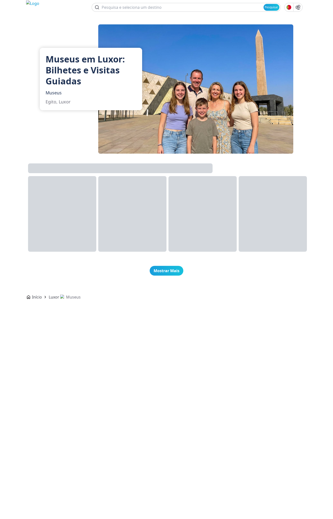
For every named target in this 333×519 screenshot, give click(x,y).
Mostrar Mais (166, 270)
